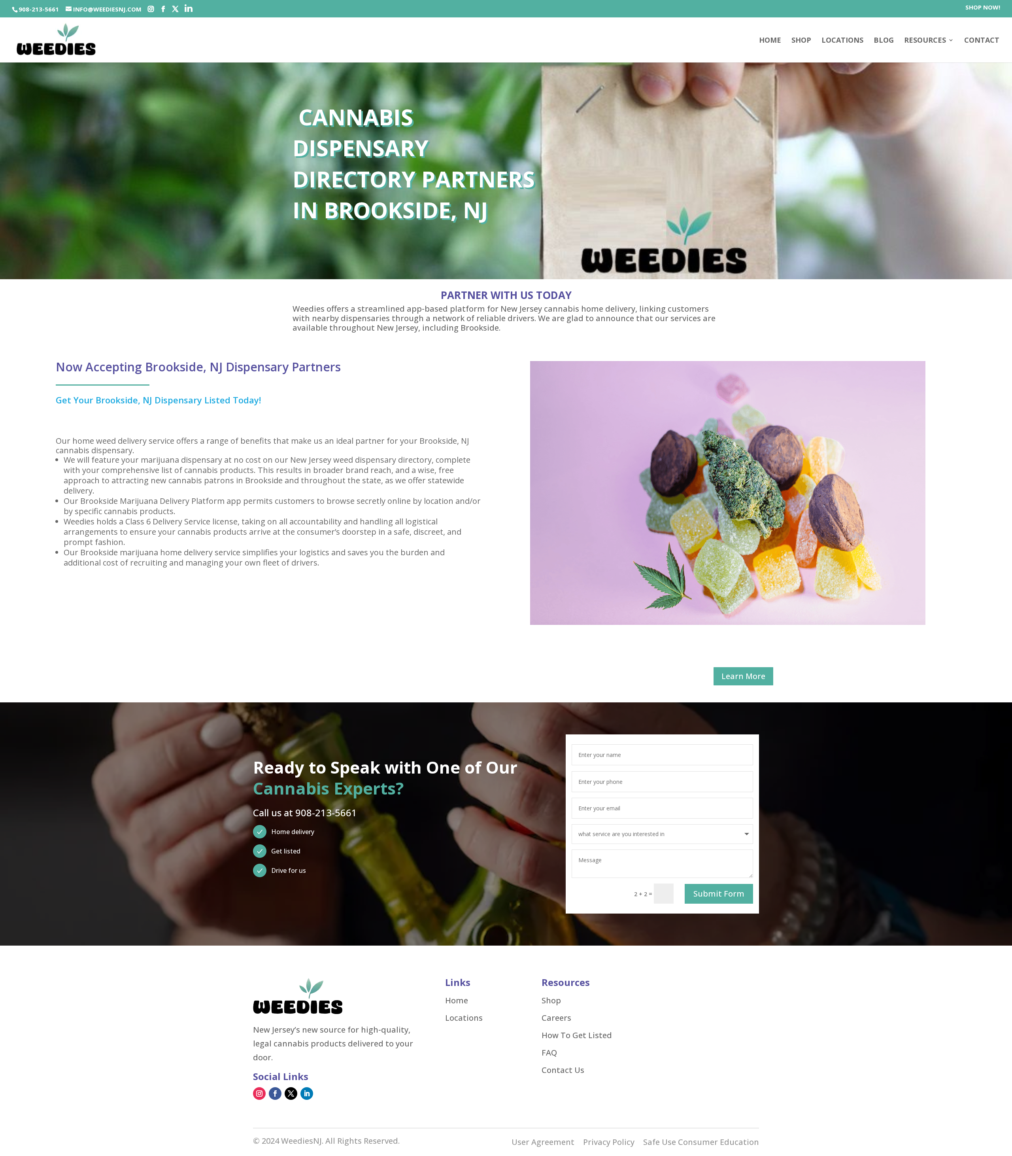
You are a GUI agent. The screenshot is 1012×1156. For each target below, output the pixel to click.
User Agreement (543, 1143)
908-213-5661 (39, 9)
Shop (551, 1000)
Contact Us (563, 1070)
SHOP (801, 41)
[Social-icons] (151, 9)
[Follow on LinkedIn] (306, 1093)
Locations (842, 41)
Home (770, 41)
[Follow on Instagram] (259, 1093)
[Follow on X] (291, 1093)
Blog (884, 41)
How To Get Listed (577, 1035)
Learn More (743, 676)
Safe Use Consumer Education (701, 1143)
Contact (981, 41)
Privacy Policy (608, 1143)
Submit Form (718, 893)
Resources (925, 41)
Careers (556, 1018)
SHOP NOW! (982, 7)
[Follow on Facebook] (275, 1093)
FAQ (549, 1053)
